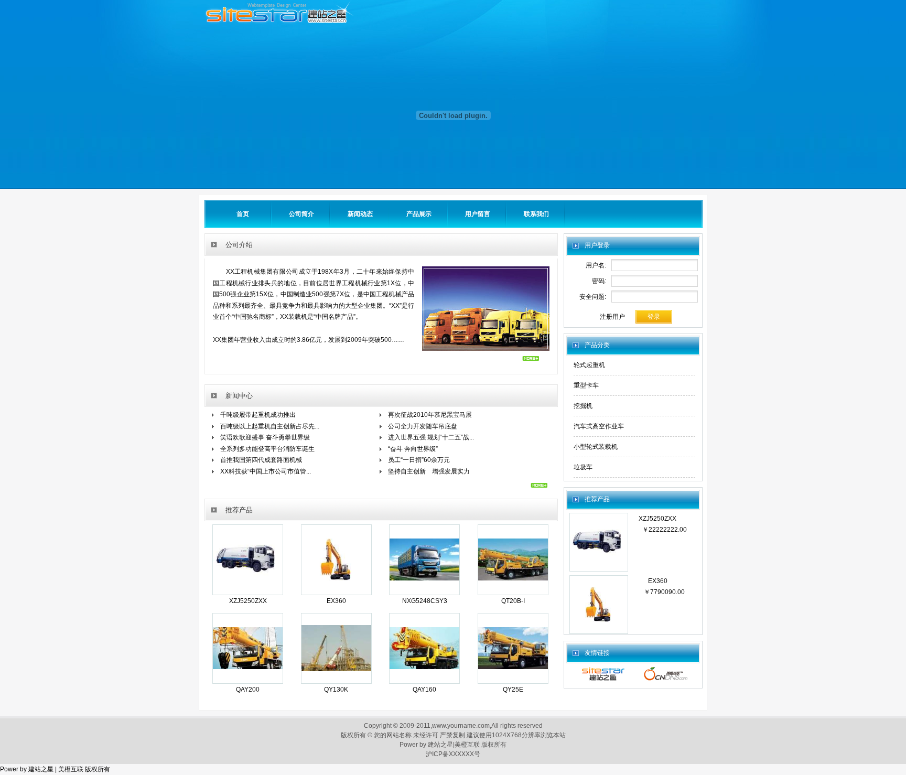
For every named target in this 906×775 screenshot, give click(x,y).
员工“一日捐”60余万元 (419, 460)
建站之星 (440, 744)
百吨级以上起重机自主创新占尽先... (269, 426)
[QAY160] (424, 680)
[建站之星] (603, 680)
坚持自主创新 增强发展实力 (429, 471)
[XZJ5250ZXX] (248, 592)
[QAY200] (248, 680)
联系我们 (536, 214)
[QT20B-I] (513, 592)
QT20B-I (513, 601)
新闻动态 (360, 214)
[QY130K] (336, 680)
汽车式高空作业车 (599, 426)
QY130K (336, 689)
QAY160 (424, 689)
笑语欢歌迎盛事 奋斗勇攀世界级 (265, 437)
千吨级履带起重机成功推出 (258, 414)
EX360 (336, 601)
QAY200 (248, 689)
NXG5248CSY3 (424, 601)
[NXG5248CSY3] (424, 592)
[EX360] (336, 592)
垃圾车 (583, 467)
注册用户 (612, 316)
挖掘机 (583, 406)
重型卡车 (586, 385)
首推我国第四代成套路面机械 (261, 460)
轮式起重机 (589, 365)
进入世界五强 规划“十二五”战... (431, 437)
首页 (242, 214)
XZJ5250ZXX (248, 601)
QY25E (513, 689)
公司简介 (301, 214)
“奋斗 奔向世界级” (413, 449)
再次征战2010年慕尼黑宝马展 (430, 414)
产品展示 (419, 214)
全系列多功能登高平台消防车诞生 (267, 449)
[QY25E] (513, 680)
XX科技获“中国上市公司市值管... (265, 471)
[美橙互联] (666, 680)
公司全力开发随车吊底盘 (422, 426)
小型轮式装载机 (596, 446)
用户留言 (477, 214)
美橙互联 (467, 744)
